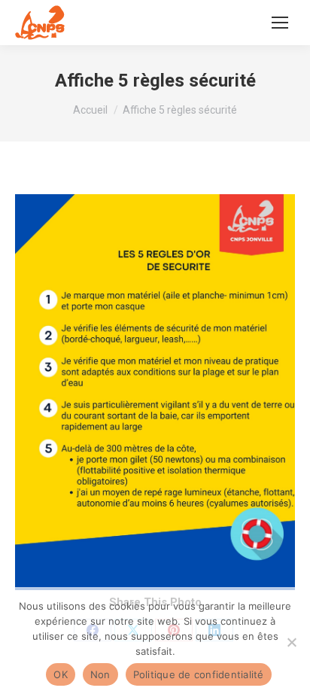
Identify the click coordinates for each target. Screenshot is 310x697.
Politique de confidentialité (198, 674)
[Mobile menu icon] (280, 23)
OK (60, 674)
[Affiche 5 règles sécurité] (155, 392)
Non (100, 674)
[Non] (291, 642)
